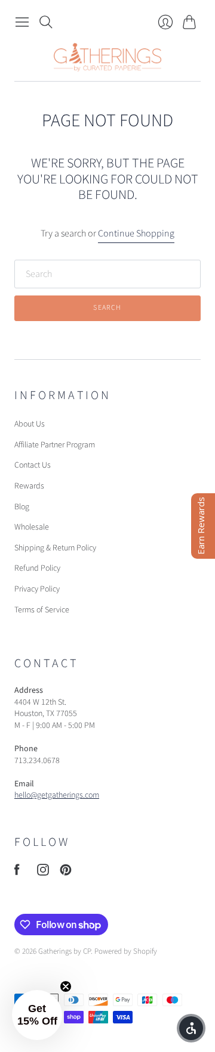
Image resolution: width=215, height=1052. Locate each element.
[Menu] (22, 22)
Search (107, 308)
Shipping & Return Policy (55, 548)
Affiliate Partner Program (54, 445)
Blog (21, 507)
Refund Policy (37, 568)
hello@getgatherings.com (56, 795)
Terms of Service (41, 610)
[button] (37, 1015)
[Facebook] (17, 872)
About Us (29, 424)
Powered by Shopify (125, 951)
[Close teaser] (66, 986)
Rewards (29, 486)
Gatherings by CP (64, 951)
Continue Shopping (136, 233)
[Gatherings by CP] (107, 57)
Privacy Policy (37, 589)
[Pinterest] (66, 872)
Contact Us (32, 465)
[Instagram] (43, 872)
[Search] (46, 22)
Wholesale (31, 527)
